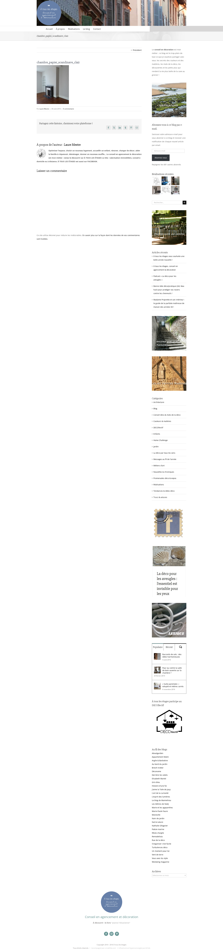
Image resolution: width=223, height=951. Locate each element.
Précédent (137, 50)
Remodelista (157, 836)
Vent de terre (157, 854)
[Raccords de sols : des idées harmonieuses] (157, 655)
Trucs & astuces (160, 497)
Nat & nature (157, 822)
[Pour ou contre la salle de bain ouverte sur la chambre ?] (157, 668)
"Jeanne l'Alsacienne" (120, 923)
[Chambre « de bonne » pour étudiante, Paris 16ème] (156, 180)
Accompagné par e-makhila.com (103, 948)
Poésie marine (158, 829)
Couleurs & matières (162, 421)
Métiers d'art (159, 465)
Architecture (158, 402)
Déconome (156, 771)
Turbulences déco (159, 847)
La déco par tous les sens (164, 453)
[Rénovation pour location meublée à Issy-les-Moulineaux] (175, 190)
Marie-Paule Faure (160, 811)
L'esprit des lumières (161, 796)
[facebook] (106, 934)
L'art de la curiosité (160, 793)
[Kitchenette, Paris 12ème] (156, 190)
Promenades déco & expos (164, 478)
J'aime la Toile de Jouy (161, 789)
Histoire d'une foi (159, 786)
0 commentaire (68, 109)
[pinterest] (117, 934)
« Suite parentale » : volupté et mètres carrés (173, 685)
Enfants (156, 434)
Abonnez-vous (161, 157)
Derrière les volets (160, 775)
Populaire (158, 647)
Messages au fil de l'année (164, 459)
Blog (155, 408)
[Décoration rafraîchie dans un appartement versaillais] (165, 180)
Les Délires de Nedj (160, 804)
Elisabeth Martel (159, 778)
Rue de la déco (158, 840)
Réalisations (158, 484)
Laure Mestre (44, 109)
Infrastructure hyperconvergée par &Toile (134, 948)
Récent (169, 647)
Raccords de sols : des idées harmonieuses (171, 655)
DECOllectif (158, 427)
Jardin (156, 446)
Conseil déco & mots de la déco (166, 415)
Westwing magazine (160, 862)
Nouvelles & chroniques (163, 472)
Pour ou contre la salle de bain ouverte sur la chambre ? (172, 670)
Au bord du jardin (159, 764)
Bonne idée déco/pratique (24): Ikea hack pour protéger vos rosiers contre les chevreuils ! (168, 290)
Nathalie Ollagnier (160, 825)
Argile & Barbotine (160, 760)
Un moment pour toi (160, 851)
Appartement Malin (160, 757)
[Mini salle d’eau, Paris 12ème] (175, 180)
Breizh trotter (158, 767)
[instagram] (111, 934)
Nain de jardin (158, 818)
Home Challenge (160, 440)
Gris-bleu (156, 782)
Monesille (156, 815)
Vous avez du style (160, 858)
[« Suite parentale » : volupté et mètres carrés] (157, 684)
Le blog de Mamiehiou (161, 800)
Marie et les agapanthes (162, 807)
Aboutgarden (157, 753)
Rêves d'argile (158, 833)
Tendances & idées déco (163, 491)
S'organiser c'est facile (161, 844)
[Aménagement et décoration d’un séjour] (165, 190)
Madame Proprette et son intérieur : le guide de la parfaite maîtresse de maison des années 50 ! (169, 303)
